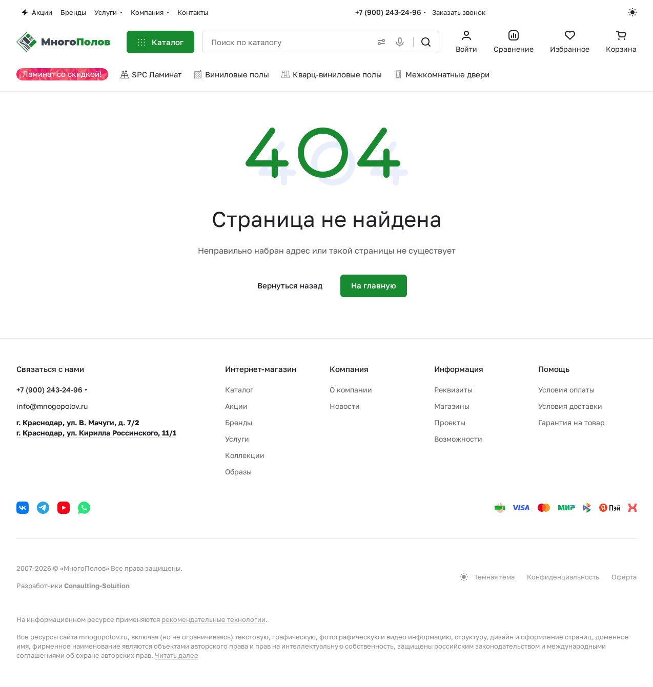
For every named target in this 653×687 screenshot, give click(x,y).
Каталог (239, 389)
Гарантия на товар (571, 422)
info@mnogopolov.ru (52, 406)
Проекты (449, 422)
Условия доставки (570, 406)
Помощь (553, 368)
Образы (238, 471)
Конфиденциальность (563, 577)
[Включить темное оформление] (632, 12)
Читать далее (176, 655)
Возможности (458, 438)
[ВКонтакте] (22, 508)
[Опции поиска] (379, 42)
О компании (351, 389)
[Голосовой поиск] (402, 42)
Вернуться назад (289, 285)
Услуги (237, 438)
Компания (349, 368)
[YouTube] (63, 508)
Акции (236, 406)
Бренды (238, 422)
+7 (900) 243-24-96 (388, 12)
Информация (458, 368)
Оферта (624, 577)
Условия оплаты (566, 389)
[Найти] (426, 42)
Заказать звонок (458, 12)
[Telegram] (43, 508)
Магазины (452, 406)
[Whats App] (84, 508)
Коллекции (244, 455)
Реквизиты (453, 389)
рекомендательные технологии (213, 619)
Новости (345, 406)
